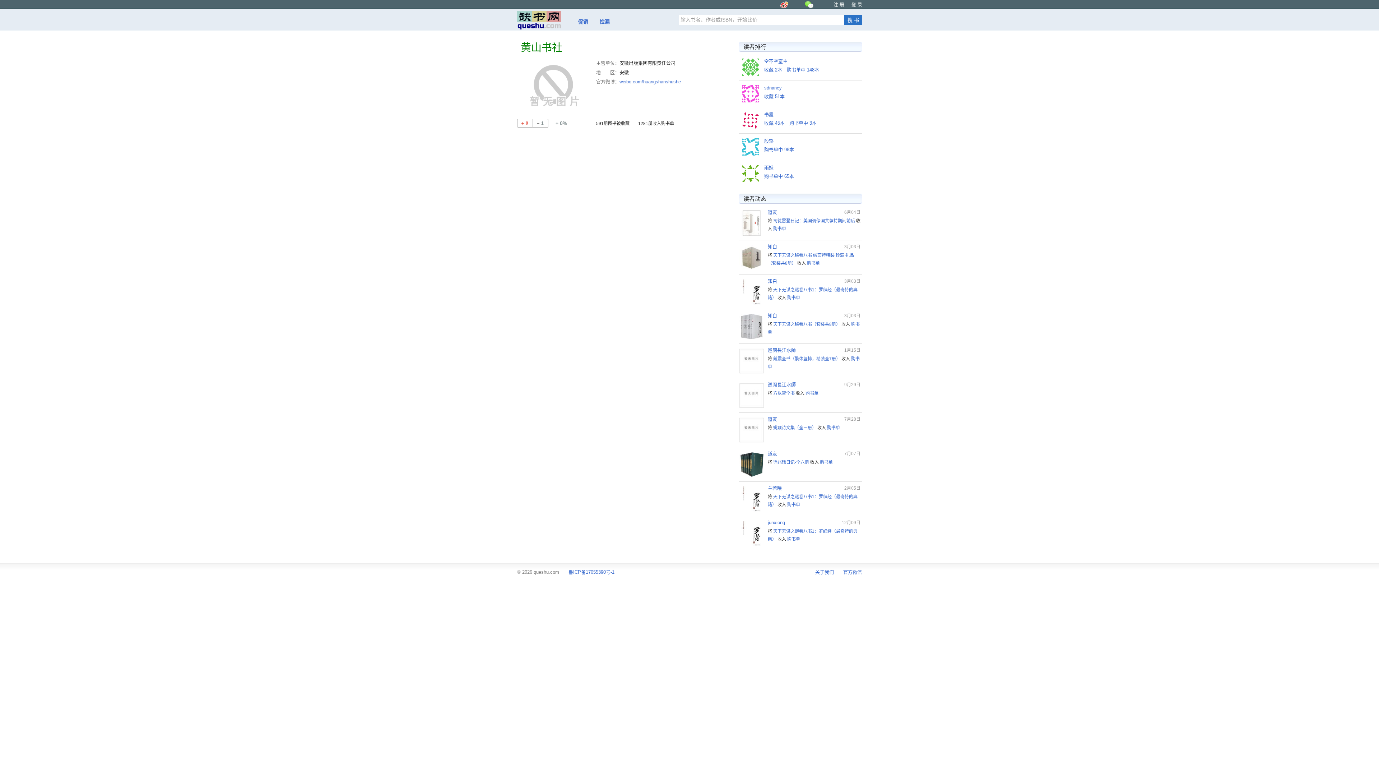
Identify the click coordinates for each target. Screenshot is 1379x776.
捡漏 (605, 21)
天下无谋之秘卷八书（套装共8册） (806, 324)
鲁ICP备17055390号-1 (591, 572)
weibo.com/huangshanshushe (650, 81)
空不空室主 (776, 61)
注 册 (839, 4)
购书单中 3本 (803, 123)
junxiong (776, 522)
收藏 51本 (774, 96)
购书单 (779, 228)
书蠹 (769, 114)
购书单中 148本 (803, 70)
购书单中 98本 (779, 149)
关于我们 (824, 572)
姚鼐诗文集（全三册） (794, 427)
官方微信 (852, 572)
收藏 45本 (774, 123)
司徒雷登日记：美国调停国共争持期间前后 (814, 220)
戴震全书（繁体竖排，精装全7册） (806, 358)
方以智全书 (784, 393)
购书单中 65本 (779, 176)
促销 (583, 21)
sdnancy (773, 88)
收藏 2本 (773, 70)
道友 (772, 212)
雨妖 (769, 167)
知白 (772, 246)
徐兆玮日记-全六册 (791, 462)
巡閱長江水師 (782, 350)
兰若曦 (775, 488)
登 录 (856, 4)
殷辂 (769, 141)
